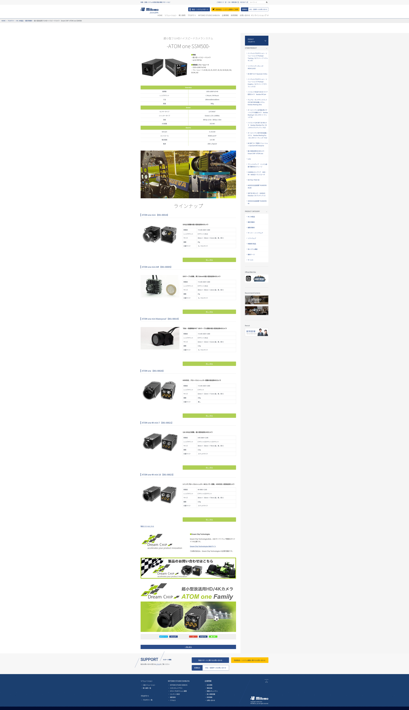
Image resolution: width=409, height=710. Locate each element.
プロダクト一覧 (147, 700)
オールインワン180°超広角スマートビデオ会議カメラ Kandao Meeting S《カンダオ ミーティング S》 (258, 113)
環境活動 (209, 688)
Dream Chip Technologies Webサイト (203, 546)
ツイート (164, 637)
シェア (174, 637)
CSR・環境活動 (232, 2)
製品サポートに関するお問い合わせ (210, 660)
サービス (250, 260)
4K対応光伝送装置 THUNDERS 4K (257, 202)
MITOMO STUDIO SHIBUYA (209, 15)
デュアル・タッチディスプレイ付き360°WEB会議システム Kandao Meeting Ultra (257, 102)
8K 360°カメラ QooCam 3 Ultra (257, 74)
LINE (213, 637)
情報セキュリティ (212, 691)
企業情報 (225, 15)
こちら (158, 664)
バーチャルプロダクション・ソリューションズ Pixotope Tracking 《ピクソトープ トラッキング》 (258, 56)
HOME (160, 15)
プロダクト (192, 15)
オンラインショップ (258, 15)
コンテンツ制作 (175, 694)
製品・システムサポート (200, 9)
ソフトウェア (252, 238)
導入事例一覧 (147, 688)
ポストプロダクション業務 (178, 691)
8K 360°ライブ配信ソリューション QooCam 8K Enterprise (258, 144)
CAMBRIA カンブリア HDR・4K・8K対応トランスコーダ (257, 173)
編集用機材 (251, 227)
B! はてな (203, 637)
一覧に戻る (188, 647)
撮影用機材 (28, 21)
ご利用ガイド (220, 2)
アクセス (173, 700)
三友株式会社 (150, 10)
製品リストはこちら (147, 526)
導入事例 (182, 15)
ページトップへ (266, 681)
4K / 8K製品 (19, 21)
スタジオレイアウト (176, 688)
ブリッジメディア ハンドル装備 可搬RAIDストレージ (257, 165)
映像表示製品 (252, 244)
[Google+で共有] (193, 637)
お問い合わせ (245, 15)
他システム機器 (252, 249)
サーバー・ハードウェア (255, 233)
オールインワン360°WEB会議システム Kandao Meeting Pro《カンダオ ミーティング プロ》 (258, 135)
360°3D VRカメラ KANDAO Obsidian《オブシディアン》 (257, 194)
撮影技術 (173, 697)
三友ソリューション (149, 685)
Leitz (249, 159)
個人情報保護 (211, 694)
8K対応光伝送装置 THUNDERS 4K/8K (257, 186)
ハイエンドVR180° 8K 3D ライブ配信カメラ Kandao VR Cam (257, 93)
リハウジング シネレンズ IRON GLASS (256, 67)
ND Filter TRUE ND (253, 180)
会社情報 (209, 685)
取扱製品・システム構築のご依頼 (227, 9)
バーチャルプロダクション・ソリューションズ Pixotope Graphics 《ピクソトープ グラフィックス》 (257, 82)
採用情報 (234, 15)
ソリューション (170, 15)
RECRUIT (243, 2)
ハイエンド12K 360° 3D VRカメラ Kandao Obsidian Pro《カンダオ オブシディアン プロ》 (257, 125)
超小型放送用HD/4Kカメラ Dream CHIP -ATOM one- (257, 152)
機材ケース (251, 254)
